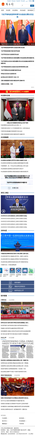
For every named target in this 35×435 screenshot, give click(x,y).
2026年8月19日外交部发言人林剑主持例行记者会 (14, 221)
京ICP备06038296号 (21, 433)
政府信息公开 (19, 290)
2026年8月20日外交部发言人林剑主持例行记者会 (14, 218)
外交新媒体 (22, 421)
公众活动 (11, 300)
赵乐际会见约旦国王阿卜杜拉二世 (10, 77)
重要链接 (4, 423)
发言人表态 (4, 193)
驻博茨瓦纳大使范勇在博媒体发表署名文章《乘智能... (15, 363)
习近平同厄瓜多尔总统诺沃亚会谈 (10, 54)
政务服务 (18, 282)
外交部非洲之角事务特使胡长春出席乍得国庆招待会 (14, 262)
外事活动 (3, 300)
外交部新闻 (4, 137)
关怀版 (30, 1)
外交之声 (3, 337)
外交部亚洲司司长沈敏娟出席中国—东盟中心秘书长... (15, 256)
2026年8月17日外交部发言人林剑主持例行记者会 (14, 227)
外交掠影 (11, 337)
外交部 (8, 10)
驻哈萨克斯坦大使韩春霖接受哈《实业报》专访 (13, 368)
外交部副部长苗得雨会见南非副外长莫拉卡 (12, 168)
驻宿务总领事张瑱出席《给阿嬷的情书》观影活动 (14, 409)
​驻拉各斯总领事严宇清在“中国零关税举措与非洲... (14, 371)
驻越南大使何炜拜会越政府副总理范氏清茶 (12, 328)
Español (18, 1)
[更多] (32, 87)
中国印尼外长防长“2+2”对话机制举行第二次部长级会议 (15, 128)
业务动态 (4, 230)
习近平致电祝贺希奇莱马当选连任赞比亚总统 (13, 47)
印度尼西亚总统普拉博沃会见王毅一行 (11, 125)
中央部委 (4, 418)
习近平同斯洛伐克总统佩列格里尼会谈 (12, 44)
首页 (2, 10)
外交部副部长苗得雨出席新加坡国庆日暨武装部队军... (15, 171)
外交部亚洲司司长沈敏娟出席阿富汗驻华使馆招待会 (14, 259)
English (9, 1)
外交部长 (15, 10)
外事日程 (15, 188)
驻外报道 (4, 296)
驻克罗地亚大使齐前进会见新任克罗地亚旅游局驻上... (15, 325)
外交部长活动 (5, 95)
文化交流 (17, 375)
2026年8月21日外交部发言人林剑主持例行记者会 (14, 215)
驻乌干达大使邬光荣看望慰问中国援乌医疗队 (13, 400)
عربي (27, 1)
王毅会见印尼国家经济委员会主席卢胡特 (17, 123)
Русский (23, 1)
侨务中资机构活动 (6, 375)
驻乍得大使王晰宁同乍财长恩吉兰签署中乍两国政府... (15, 334)
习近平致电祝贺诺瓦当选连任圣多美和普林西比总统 (14, 66)
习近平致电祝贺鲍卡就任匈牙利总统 (17, 14)
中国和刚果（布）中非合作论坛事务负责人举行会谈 (14, 166)
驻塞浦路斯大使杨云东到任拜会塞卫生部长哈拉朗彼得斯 (16, 331)
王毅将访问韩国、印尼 (7, 84)
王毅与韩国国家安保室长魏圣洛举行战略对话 (13, 80)
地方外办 (4, 421)
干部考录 (21, 423)
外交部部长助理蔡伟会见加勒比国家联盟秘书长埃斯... (15, 163)
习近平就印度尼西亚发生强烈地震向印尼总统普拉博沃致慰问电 (17, 58)
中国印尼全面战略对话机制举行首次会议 (11, 131)
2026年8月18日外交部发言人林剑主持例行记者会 (14, 224)
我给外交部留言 (20, 286)
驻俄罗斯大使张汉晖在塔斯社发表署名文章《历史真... (15, 366)
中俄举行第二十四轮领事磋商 (8, 264)
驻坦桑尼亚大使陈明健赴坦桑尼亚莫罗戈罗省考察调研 (15, 406)
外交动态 (22, 10)
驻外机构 (30, 10)
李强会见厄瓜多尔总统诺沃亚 (8, 73)
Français (14, 1)
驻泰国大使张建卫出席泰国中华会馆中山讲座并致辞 (14, 403)
